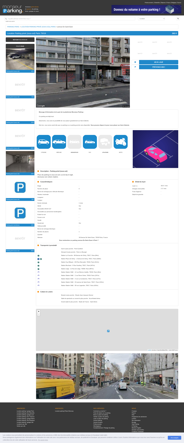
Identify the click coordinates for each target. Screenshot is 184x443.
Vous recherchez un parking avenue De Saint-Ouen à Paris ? (79, 240)
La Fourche (67, 255)
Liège (65, 268)
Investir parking (97, 420)
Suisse (179, 2)
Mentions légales (136, 428)
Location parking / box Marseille (25, 413)
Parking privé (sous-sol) (12, 71)
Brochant (66, 265)
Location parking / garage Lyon (25, 414)
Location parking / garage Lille (25, 422)
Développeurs (97, 426)
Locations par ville (22, 424)
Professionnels (149, 2)
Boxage (134, 422)
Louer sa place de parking (100, 418)
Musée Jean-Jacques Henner (84, 295)
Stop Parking (135, 424)
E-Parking (134, 426)
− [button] (38, 314)
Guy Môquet (67, 262)
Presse (134, 413)
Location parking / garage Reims (26, 418)
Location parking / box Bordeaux (26, 420)
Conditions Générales (138, 431)
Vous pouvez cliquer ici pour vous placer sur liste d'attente (110, 125)
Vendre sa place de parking (100, 416)
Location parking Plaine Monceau (64, 411)
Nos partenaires (136, 420)
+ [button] (38, 311)
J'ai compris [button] (174, 438)
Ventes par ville (21, 426)
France (168, 2)
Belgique (173, 2)
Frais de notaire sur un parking (101, 413)
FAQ (133, 414)
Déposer (163, 2)
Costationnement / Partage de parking (103, 428)
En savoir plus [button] (43, 440)
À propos (134, 411)
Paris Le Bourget (81, 252)
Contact (134, 418)
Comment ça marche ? (99, 411)
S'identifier (157, 2)
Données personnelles (138, 429)
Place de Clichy (68, 258)
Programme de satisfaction (139, 416)
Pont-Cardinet (78, 248)
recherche (20, 39)
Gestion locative (97, 422)
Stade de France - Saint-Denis (88, 302)
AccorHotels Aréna (94, 298)
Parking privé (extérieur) (12, 225)
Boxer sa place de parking (100, 414)
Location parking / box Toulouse (25, 416)
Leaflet (149, 350)
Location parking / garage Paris (25, 411)
